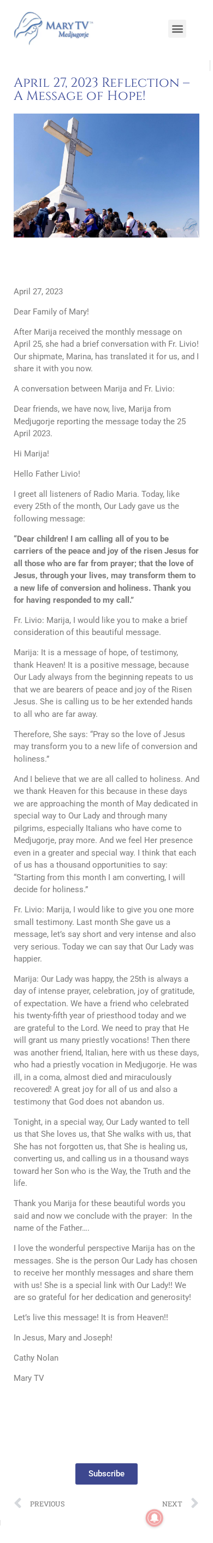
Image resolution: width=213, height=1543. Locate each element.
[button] (177, 29)
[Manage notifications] (154, 1518)
